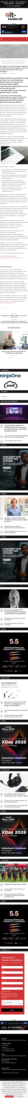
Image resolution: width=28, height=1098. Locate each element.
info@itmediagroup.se (10, 1050)
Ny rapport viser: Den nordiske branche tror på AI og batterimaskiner (15, 801)
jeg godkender (9, 1096)
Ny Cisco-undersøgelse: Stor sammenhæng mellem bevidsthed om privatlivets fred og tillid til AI (15, 611)
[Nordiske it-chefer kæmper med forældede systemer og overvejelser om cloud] (14, 506)
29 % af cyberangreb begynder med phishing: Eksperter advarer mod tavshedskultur (16, 436)
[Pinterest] (11, 6)
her (23, 253)
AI (20, 290)
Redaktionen (4, 73)
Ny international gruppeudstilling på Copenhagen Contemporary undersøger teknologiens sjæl (14, 895)
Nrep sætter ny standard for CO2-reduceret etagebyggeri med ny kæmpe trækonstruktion (15, 703)
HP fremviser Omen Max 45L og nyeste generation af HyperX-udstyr (16, 795)
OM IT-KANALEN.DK (21, 2)
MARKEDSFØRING (8, 3)
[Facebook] (7, 6)
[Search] (26, 39)
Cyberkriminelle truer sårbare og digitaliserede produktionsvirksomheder (14, 527)
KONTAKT (11, 2)
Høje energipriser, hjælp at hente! (13, 440)
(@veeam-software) (4, 303)
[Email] (18, 6)
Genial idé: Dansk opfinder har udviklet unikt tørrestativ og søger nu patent (15, 806)
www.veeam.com (7, 301)
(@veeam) (13, 303)
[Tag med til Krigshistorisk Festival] (14, 873)
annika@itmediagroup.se (10, 1062)
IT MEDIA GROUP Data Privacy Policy (10, 1072)
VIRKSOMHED (10, 60)
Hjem (2, 60)
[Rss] (20, 6)
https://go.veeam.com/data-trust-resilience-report (11, 258)
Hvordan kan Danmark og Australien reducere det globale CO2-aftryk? (13, 716)
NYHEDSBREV (4, 2)
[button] (1, 344)
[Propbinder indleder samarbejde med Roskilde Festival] (14, 340)
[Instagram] (9, 6)
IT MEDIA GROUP (19, 3)
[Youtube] (16, 6)
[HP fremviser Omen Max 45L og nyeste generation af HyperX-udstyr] (14, 782)
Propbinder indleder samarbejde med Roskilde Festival (14, 352)
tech (5, 308)
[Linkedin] (13, 6)
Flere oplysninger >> (19, 1096)
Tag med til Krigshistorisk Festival (15, 884)
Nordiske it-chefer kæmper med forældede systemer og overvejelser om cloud (16, 519)
